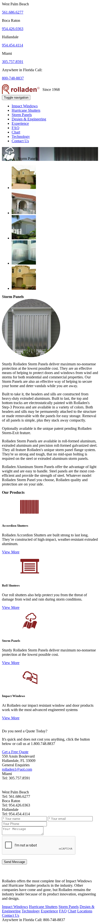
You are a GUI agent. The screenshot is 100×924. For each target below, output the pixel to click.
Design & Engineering (29, 119)
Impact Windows (25, 106)
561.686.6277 (12, 12)
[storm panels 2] (24, 238)
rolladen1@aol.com (17, 769)
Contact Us (20, 141)
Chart (16, 132)
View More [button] (10, 552)
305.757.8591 (12, 62)
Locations (84, 911)
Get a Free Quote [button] (15, 752)
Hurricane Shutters (26, 110)
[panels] (24, 188)
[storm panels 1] (24, 213)
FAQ (15, 128)
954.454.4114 (12, 45)
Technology (21, 136)
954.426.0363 (12, 29)
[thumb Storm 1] (24, 288)
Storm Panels (22, 115)
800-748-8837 (13, 78)
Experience (20, 123)
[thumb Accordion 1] (24, 263)
